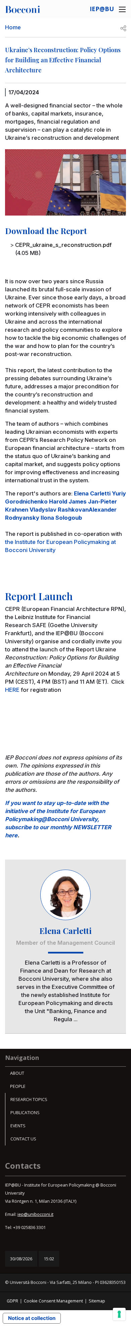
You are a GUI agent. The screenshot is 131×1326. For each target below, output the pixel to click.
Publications (25, 1112)
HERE (12, 689)
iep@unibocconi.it (35, 1214)
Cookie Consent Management (53, 1301)
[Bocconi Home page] (22, 8)
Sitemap (97, 1301)
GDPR (12, 1301)
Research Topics (28, 1099)
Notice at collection (31, 1318)
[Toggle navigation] (122, 9)
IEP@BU (102, 9)
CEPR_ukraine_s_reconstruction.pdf (63, 244)
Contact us (23, 1139)
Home (13, 27)
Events (18, 1126)
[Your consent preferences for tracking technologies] (119, 1314)
